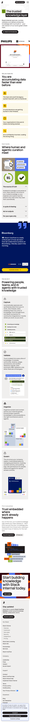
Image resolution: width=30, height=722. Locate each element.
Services (5, 648)
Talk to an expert (20, 2)
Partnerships (6, 646)
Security (6, 634)
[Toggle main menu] (28, 2)
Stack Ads (6, 643)
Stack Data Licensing (9, 641)
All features (19, 535)
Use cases (7, 632)
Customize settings (15, 718)
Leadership (6, 660)
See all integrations (8, 535)
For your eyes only (9, 216)
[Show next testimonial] (26, 264)
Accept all (15, 712)
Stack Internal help (8, 678)
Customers (7, 630)
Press (4, 662)
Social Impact (7, 666)
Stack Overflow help (8, 676)
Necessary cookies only (15, 716)
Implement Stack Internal (10, 680)
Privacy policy (7, 685)
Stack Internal (7, 625)
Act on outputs (8, 211)
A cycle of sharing (9, 207)
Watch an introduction (11, 32)
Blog (4, 698)
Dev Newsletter (7, 700)
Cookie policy (7, 688)
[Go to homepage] (2, 2)
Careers (5, 664)
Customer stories (14, 269)
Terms (4, 683)
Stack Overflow (7, 652)
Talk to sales (7, 594)
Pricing (6, 638)
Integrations (7, 636)
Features (6, 628)
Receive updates (8, 617)
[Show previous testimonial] (23, 264)
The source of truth (10, 187)
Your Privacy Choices (9, 690)
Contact (5, 674)
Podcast (5, 702)
